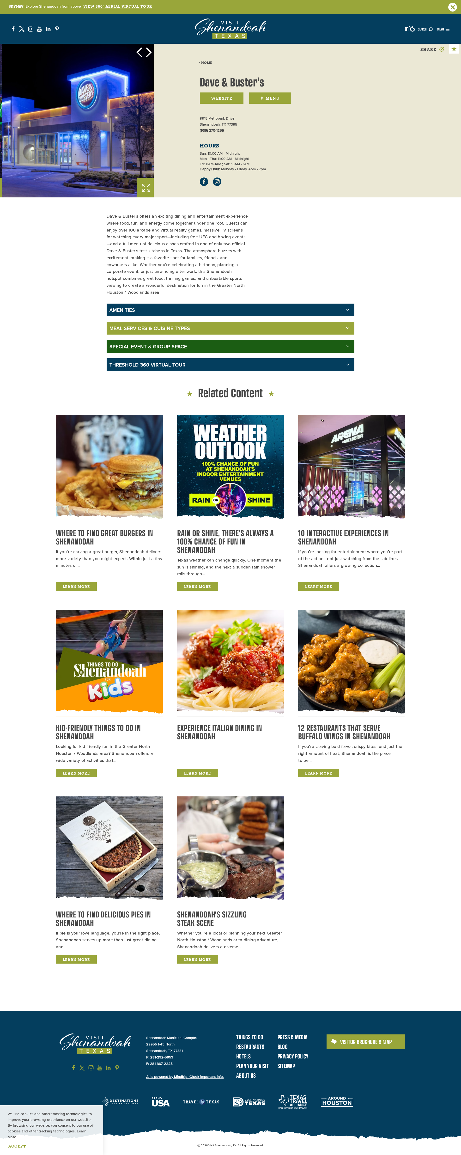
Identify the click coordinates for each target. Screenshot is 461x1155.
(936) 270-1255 (212, 130)
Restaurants (250, 1046)
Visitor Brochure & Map (366, 1041)
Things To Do (249, 1037)
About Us (246, 1075)
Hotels (243, 1056)
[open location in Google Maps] (285, 215)
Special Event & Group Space (148, 346)
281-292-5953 (161, 1057)
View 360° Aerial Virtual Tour (117, 6)
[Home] (230, 28)
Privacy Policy (293, 1056)
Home (206, 62)
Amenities (122, 309)
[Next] (149, 52)
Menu (273, 98)
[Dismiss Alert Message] (452, 7)
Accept (17, 1146)
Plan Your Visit (252, 1065)
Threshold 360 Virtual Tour (147, 364)
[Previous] (139, 52)
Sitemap (286, 1065)
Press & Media (293, 1037)
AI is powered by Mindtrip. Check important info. (185, 1076)
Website (221, 98)
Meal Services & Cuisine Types (149, 328)
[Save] (454, 49)
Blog (283, 1046)
